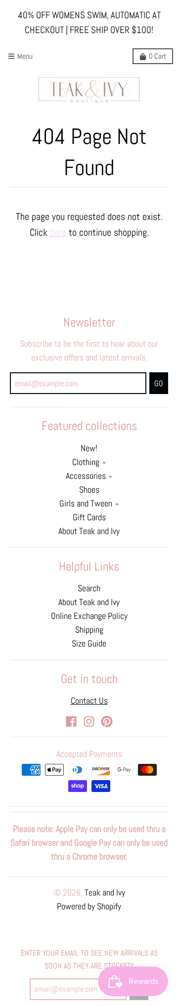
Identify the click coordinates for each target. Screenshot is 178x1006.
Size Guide (89, 643)
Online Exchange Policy (89, 616)
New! (89, 448)
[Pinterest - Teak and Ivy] (107, 721)
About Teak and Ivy (89, 531)
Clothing (85, 462)
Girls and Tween (85, 503)
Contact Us (89, 700)
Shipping (89, 629)
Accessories (86, 475)
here (58, 232)
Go (158, 383)
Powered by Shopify (89, 906)
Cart (157, 56)
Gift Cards (89, 517)
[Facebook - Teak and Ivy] (71, 721)
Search (89, 588)
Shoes (89, 489)
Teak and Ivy (105, 892)
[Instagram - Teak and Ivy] (89, 721)
